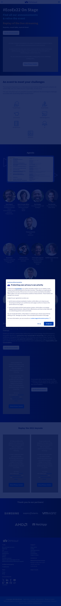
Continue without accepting (14, 282)
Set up (39, 323)
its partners (18, 288)
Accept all (48, 323)
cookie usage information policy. (39, 318)
